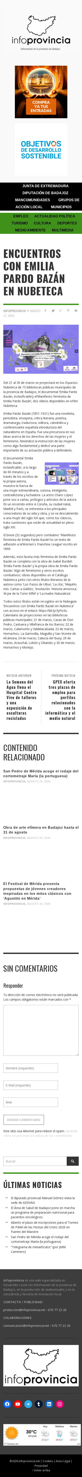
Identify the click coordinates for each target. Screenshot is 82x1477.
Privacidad (41, 1465)
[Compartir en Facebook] (45, 310)
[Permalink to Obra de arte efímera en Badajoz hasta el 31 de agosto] (41, 860)
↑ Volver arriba (41, 1470)
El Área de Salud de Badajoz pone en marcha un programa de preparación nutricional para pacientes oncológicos (43, 1212)
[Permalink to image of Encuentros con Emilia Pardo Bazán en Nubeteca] (41, 349)
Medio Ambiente (30, 230)
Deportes (67, 223)
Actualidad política (54, 216)
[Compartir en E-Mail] (76, 310)
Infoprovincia (14, 310)
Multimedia (63, 230)
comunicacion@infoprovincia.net (26, 1326)
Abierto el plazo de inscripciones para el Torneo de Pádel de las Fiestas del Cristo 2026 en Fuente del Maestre (44, 1227)
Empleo (20, 216)
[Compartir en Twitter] (53, 310)
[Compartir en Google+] (61, 310)
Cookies (48, 1461)
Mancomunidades (32, 200)
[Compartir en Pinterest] (68, 310)
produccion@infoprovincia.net (24, 1310)
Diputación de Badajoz (45, 193)
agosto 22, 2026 (39, 837)
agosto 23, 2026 (39, 781)
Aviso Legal (63, 1461)
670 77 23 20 (57, 1310)
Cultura (42, 223)
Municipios (61, 207)
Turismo (20, 223)
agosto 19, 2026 (39, 903)
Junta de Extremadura (45, 186)
